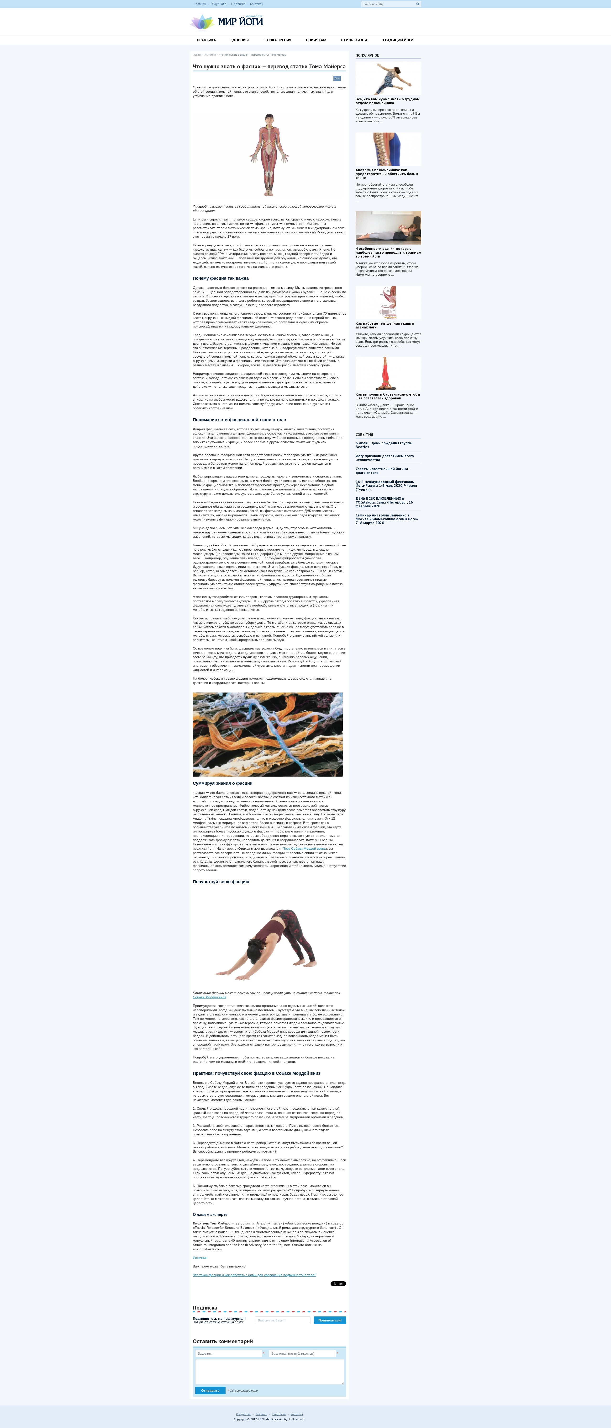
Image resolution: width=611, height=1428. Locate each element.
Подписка (238, 4)
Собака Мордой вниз (209, 997)
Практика (206, 40)
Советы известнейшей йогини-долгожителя (382, 470)
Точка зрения (278, 40)
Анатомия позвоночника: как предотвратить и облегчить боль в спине (387, 173)
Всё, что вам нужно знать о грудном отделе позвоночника (388, 101)
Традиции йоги (397, 40)
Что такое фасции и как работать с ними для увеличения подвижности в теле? (254, 1275)
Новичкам (316, 40)
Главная (200, 4)
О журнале (218, 4)
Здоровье (240, 40)
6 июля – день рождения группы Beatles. (384, 444)
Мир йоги (226, 23)
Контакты (256, 4)
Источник (200, 1258)
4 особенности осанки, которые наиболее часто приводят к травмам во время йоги (388, 252)
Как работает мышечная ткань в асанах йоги (385, 325)
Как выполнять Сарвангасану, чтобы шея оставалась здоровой (388, 396)
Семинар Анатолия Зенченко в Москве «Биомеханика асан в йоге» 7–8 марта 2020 (387, 519)
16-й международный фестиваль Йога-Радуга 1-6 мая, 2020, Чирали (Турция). (386, 485)
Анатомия (210, 54)
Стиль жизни (354, 40)
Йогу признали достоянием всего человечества (385, 457)
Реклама (261, 1414)
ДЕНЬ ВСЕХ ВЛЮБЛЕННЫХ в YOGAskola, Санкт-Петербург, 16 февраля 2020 (384, 502)
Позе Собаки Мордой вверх (304, 848)
